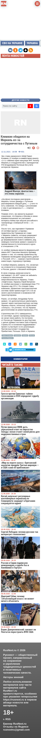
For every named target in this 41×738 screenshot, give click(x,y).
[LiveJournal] (36, 344)
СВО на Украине (12, 43)
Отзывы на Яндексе (15, 726)
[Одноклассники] (15, 344)
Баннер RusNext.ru (14, 723)
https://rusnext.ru (13, 699)
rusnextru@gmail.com (16, 729)
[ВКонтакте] (10, 344)
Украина (32, 43)
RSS (7, 719)
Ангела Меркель (7, 338)
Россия (32, 335)
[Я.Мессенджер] (4, 344)
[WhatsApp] (26, 344)
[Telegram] (20, 344)
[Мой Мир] (31, 344)
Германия (17, 335)
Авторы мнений (13, 677)
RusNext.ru (10, 650)
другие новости (20, 100)
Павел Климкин (7, 335)
